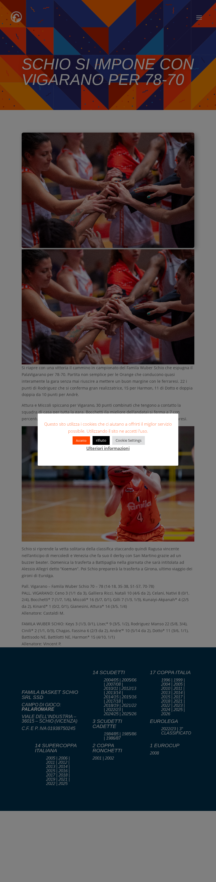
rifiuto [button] (101, 440)
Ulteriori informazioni (108, 448)
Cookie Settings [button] (128, 440)
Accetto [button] (81, 440)
